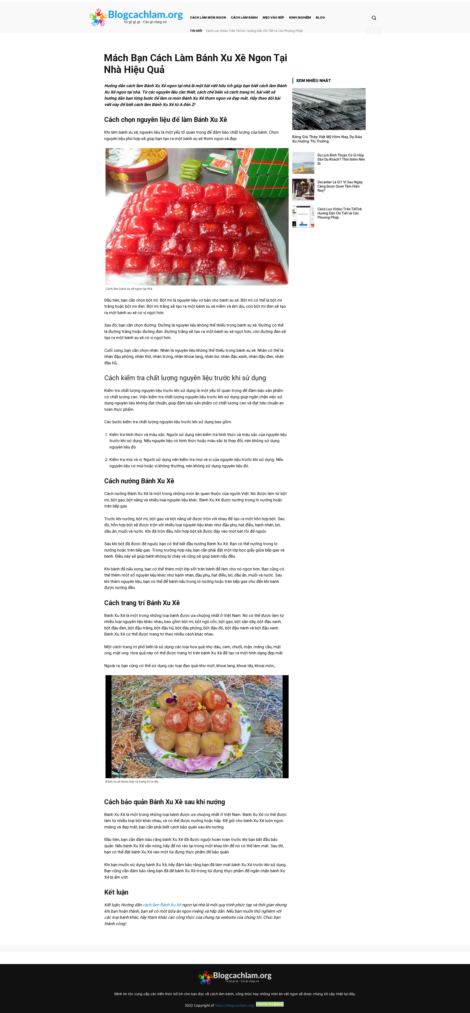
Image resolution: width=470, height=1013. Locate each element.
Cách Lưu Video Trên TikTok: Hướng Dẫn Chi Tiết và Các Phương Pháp (254, 31)
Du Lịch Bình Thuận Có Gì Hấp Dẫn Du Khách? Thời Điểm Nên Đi (341, 159)
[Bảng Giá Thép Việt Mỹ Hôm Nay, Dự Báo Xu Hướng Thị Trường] (329, 109)
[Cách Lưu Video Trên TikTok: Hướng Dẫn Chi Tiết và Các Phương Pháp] (303, 217)
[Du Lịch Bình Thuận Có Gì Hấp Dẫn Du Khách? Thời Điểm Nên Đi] (303, 163)
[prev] (370, 31)
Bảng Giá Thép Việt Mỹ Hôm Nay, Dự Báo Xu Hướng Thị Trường (327, 139)
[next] (378, 31)
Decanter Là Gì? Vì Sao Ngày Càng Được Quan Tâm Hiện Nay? (340, 186)
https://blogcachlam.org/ (235, 1005)
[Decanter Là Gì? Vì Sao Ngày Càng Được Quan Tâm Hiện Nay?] (303, 190)
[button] (374, 18)
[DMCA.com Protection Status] (270, 1005)
